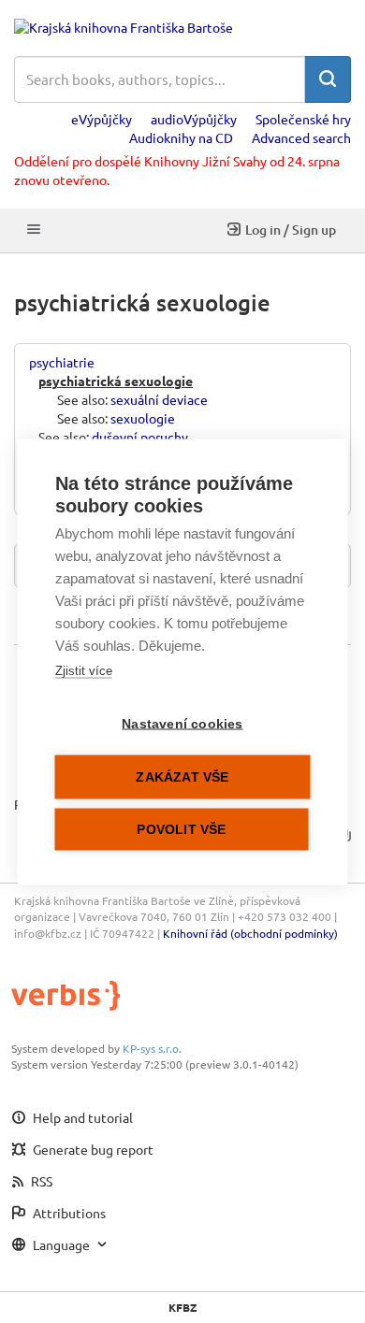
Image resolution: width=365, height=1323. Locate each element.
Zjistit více (83, 670)
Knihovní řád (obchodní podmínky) (250, 933)
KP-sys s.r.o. (152, 1048)
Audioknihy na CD (181, 137)
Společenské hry (303, 118)
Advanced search (301, 137)
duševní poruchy (140, 436)
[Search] (327, 79)
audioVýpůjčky (194, 118)
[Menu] (34, 230)
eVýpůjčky (101, 118)
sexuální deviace (159, 399)
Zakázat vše (182, 776)
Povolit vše (181, 829)
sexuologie (142, 418)
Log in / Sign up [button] (290, 229)
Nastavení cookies (182, 723)
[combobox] (159, 79)
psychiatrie (62, 361)
